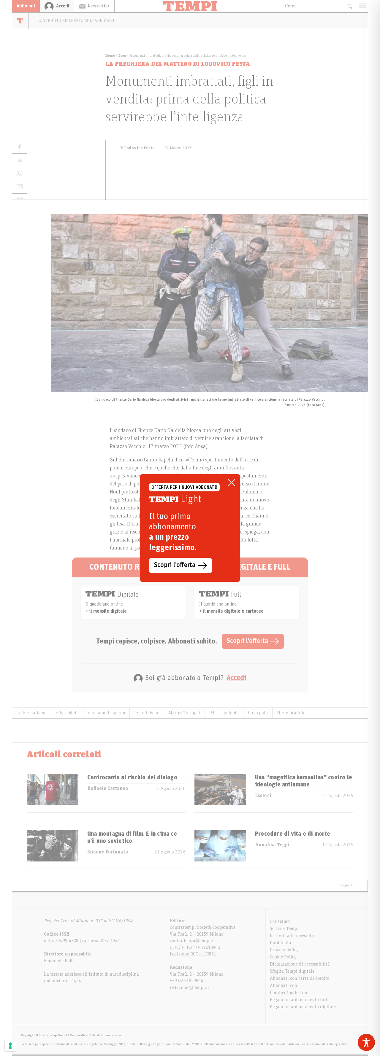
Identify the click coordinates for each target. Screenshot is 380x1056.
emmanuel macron (106, 713)
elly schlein (67, 713)
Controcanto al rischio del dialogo (132, 778)
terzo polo (258, 713)
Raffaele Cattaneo (107, 788)
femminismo (146, 713)
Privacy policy (284, 949)
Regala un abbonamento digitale (303, 1006)
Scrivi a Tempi (284, 928)
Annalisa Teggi (272, 844)
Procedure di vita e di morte (292, 834)
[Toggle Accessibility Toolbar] (366, 1042)
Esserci (263, 795)
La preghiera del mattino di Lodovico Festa (177, 64)
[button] (19, 198)
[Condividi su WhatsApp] (19, 173)
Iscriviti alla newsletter (293, 935)
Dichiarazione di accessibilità (300, 964)
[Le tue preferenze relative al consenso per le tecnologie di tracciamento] (10, 1045)
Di (137, 148)
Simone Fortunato (107, 852)
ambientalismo (32, 713)
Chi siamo (280, 921)
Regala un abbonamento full (298, 999)
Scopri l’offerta (248, 641)
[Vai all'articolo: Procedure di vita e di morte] (220, 849)
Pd (211, 713)
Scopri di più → (351, 885)
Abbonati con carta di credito (300, 978)
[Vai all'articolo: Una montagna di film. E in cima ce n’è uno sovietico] (52, 849)
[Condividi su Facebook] (19, 147)
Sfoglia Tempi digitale (292, 971)
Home (110, 55)
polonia (231, 713)
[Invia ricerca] (349, 6)
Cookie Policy (283, 957)
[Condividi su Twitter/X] (19, 160)
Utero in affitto (291, 713)
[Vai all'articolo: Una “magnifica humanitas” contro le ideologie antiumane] (220, 793)
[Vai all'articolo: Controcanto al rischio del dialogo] (52, 793)
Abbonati (26, 6)
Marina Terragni (184, 713)
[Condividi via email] (19, 187)
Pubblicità (280, 942)
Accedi (236, 677)
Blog (122, 55)
